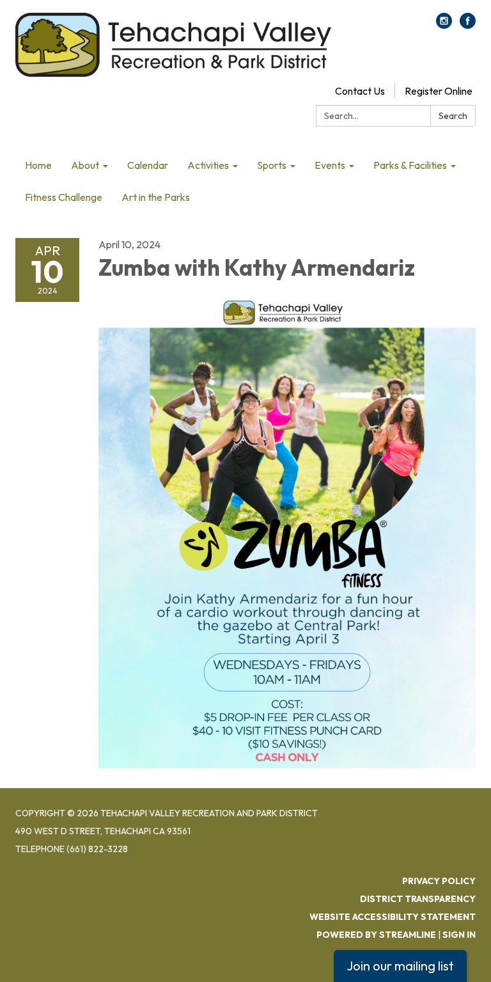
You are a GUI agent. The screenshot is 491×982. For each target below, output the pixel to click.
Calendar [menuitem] (147, 165)
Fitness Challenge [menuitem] (63, 197)
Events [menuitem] (330, 165)
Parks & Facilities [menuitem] (410, 165)
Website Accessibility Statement (392, 917)
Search (453, 116)
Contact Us (360, 90)
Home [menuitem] (38, 165)
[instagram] (444, 25)
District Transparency (418, 899)
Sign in (459, 934)
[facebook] (468, 25)
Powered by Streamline (376, 934)
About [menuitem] (85, 165)
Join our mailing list (400, 966)
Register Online (438, 90)
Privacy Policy (439, 881)
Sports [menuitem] (271, 165)
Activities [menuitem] (208, 165)
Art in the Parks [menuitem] (155, 197)
